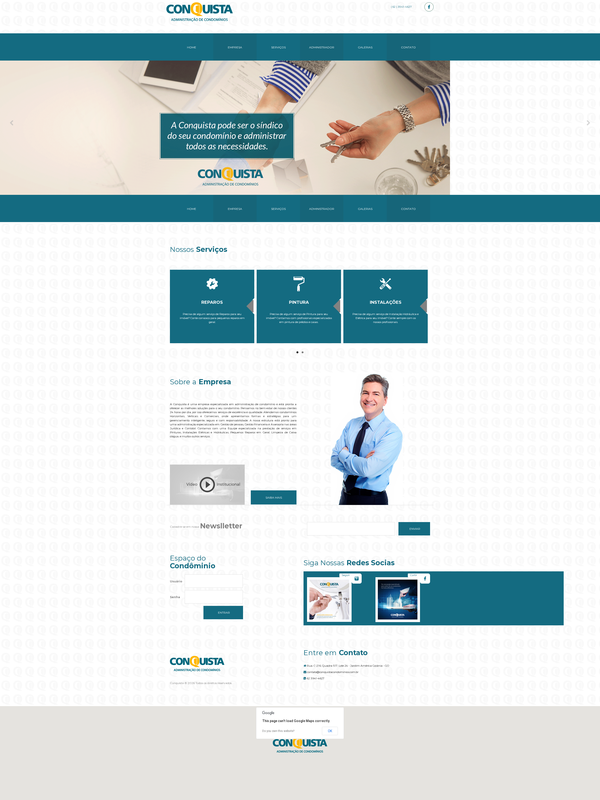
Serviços (278, 47)
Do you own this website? (278, 731)
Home (191, 47)
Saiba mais (274, 497)
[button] (300, 745)
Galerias (365, 47)
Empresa (235, 47)
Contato (408, 47)
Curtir (413, 575)
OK (330, 731)
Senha (175, 597)
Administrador (321, 47)
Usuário (176, 581)
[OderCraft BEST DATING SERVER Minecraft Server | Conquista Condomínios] (199, 12)
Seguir (346, 575)
